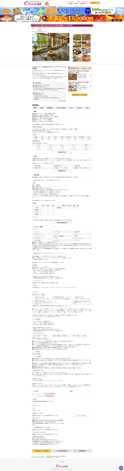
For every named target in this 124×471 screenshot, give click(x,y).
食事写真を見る (62, 170)
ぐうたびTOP (33, 456)
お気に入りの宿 (73, 3)
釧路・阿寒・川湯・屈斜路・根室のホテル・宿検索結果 (56, 456)
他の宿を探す (82, 451)
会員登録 (78, 1)
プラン (54, 30)
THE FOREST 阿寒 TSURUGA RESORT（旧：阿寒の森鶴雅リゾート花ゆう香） (53, 25)
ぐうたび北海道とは (70, 1)
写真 (69, 30)
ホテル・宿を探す (42, 6)
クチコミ (40, 27)
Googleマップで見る (80, 415)
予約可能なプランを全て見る (80, 95)
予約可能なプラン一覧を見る (42, 451)
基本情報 (39, 30)
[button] (68, 44)
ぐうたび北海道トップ (62, 461)
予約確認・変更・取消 (85, 1)
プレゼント (88, 6)
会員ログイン (95, 3)
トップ (34, 6)
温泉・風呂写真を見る (62, 222)
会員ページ (84, 3)
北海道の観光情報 (51, 6)
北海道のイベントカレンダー (65, 6)
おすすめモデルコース (78, 6)
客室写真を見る (62, 152)
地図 (84, 30)
